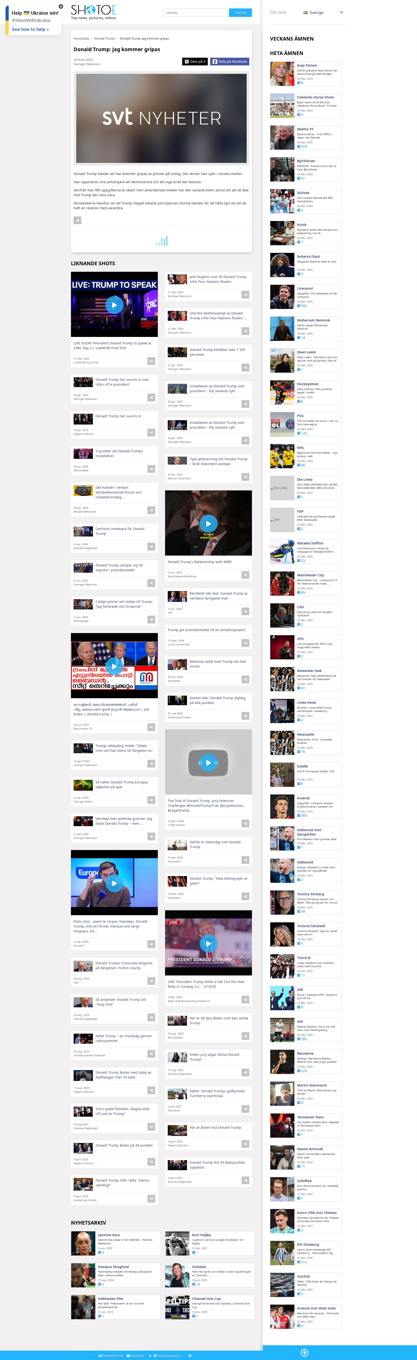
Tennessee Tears (310, 1117)
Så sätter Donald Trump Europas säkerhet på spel (122, 784)
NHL (300, 448)
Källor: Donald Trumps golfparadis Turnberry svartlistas (217, 1093)
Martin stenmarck (312, 1085)
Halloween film (110, 1299)
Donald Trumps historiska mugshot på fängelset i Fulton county (124, 965)
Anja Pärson (307, 65)
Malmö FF (305, 129)
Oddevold (305, 862)
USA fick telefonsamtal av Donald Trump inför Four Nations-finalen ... (218, 315)
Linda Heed (306, 702)
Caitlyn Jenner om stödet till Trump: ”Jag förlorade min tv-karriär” (124, 604)
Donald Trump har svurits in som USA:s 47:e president (122, 382)
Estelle (302, 766)
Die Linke (305, 479)
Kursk (302, 225)
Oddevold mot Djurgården (309, 832)
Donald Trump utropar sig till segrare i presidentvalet (119, 567)
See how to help (28, 29)
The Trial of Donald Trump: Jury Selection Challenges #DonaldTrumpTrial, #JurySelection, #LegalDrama (206, 805)
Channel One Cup (206, 1299)
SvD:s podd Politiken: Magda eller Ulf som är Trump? (123, 1111)
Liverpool (305, 288)
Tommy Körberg (310, 894)
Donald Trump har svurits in (118, 416)
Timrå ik (304, 957)
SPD (300, 639)
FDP (300, 511)
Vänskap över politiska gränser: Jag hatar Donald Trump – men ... (124, 821)
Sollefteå (304, 1180)
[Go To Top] (304, 1352)
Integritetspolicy (169, 1356)
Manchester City (310, 575)
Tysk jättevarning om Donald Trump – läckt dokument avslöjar (219, 461)
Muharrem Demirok (313, 320)
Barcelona (305, 1053)
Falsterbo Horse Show (315, 97)
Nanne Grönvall (310, 1148)
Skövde (303, 193)
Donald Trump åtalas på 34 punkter (124, 1145)
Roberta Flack (308, 256)
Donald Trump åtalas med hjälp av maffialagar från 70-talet (123, 1074)
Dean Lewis (306, 352)
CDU (300, 607)
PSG (300, 416)
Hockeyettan (308, 384)
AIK (300, 1021)
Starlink (303, 1276)
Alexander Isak (309, 671)
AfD (300, 989)
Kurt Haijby (201, 1235)
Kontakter (138, 1356)
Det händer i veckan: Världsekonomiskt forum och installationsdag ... (119, 492)
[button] (323, 12)
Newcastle (305, 734)
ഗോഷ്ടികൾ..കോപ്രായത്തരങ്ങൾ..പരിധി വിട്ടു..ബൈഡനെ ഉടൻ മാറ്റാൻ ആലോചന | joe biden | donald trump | (111, 709)
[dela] (77, 220)
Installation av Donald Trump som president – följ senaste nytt (217, 388)
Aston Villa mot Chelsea (317, 1212)
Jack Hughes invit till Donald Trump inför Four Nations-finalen (218, 279)
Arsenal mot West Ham (316, 1308)
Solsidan (199, 1267)
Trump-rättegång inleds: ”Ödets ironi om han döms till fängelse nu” (124, 748)
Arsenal (303, 798)
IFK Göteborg (308, 1244)
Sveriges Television (87, 64)
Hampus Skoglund (113, 1267)
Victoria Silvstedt (311, 925)
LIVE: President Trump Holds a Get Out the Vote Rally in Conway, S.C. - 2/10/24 (206, 983)
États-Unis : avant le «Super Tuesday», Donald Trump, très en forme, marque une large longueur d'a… (110, 926)
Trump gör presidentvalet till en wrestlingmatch (207, 630)
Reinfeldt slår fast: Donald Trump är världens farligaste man (219, 595)
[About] (150, 1356)
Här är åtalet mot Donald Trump (215, 1127)
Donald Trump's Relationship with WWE (200, 561)
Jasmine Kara (109, 1235)
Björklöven (306, 161)
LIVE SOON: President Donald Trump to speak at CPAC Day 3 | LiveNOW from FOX (112, 345)
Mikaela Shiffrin (310, 543)
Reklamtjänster (113, 1356)
